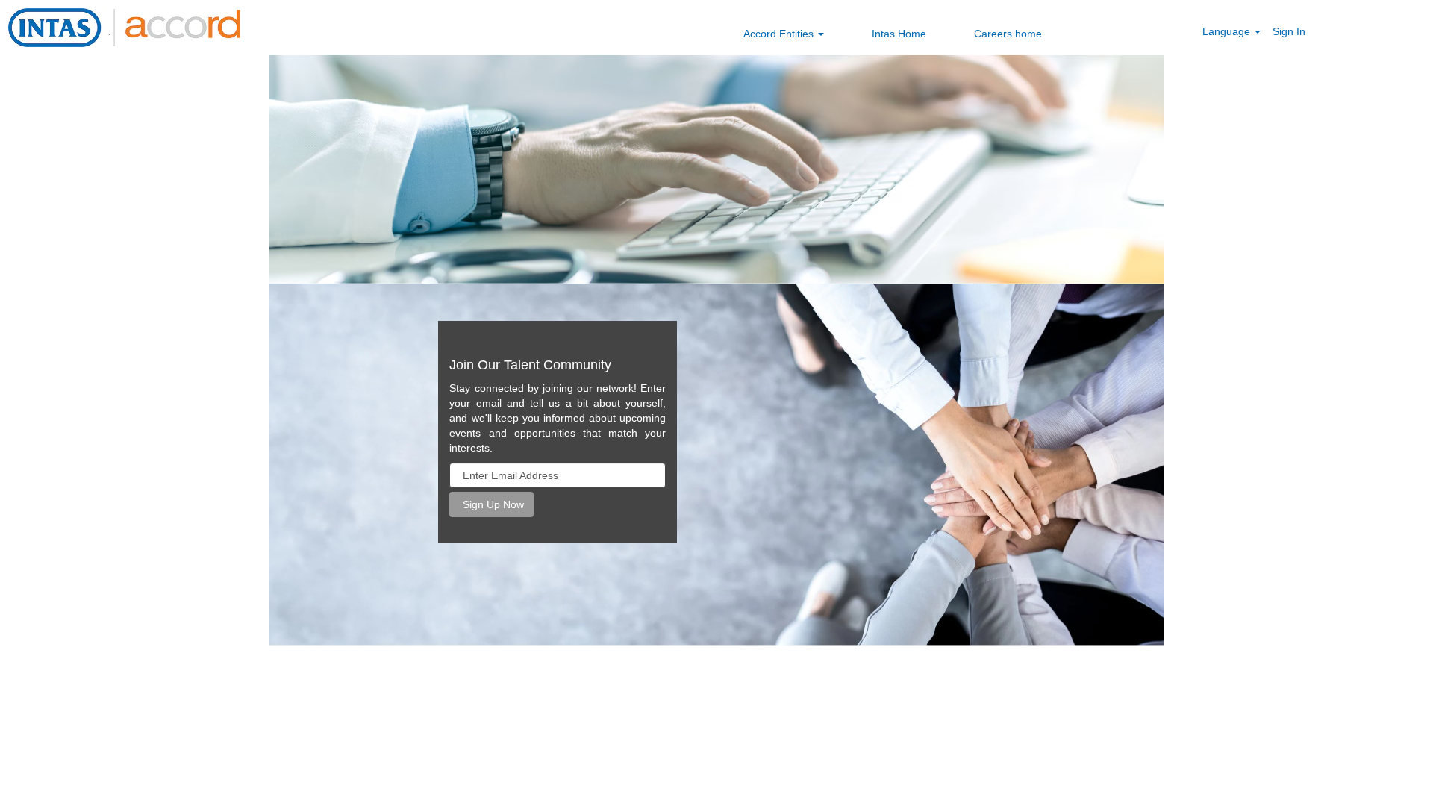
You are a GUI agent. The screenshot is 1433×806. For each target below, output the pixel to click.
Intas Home (899, 34)
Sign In (1289, 31)
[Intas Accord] (124, 27)
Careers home (1008, 34)
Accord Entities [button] (780, 34)
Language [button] (1227, 31)
